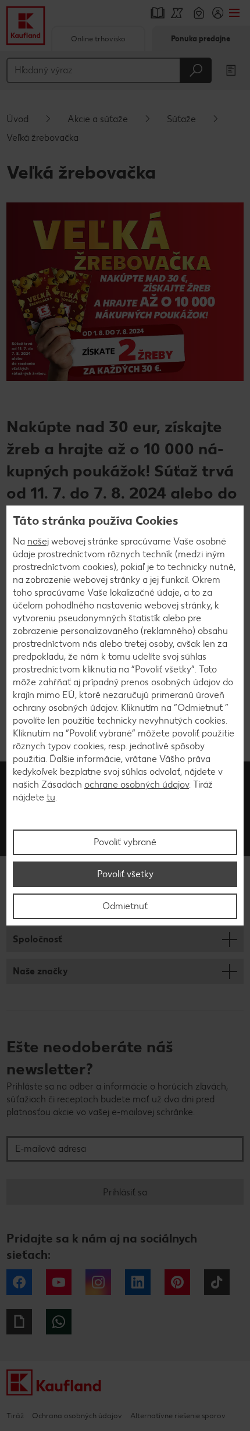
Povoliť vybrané (125, 842)
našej (38, 541)
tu (51, 797)
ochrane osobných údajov (136, 784)
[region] (125, 715)
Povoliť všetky (125, 874)
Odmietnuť (125, 906)
